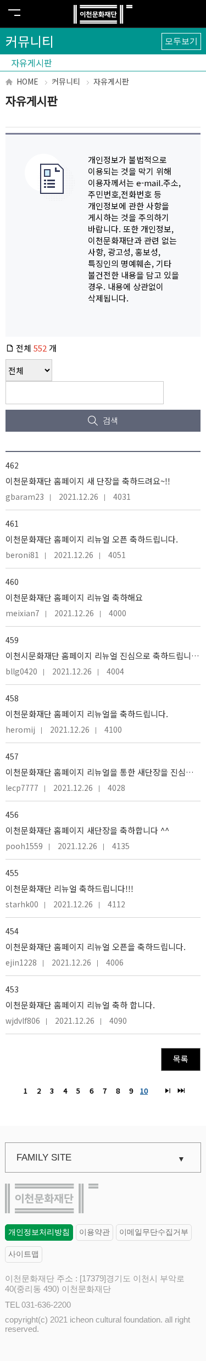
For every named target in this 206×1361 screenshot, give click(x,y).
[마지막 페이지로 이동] (181, 1091)
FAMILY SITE (43, 1157)
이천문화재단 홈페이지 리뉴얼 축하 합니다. (80, 1005)
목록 (180, 1058)
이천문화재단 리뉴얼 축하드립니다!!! (69, 888)
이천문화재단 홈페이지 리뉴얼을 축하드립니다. (86, 713)
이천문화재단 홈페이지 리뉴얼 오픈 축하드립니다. (91, 539)
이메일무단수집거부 (153, 1232)
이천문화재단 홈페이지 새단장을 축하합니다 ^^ (87, 830)
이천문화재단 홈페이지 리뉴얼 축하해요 (74, 597)
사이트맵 (23, 1254)
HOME (27, 81)
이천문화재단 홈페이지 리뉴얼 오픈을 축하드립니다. (95, 946)
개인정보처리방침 (39, 1232)
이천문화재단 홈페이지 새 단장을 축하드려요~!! (87, 481)
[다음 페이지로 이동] (168, 1091)
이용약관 (94, 1232)
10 (143, 1090)
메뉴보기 (14, 13)
